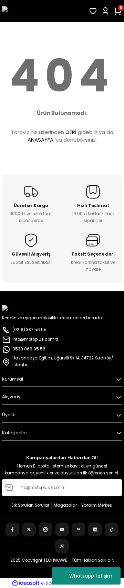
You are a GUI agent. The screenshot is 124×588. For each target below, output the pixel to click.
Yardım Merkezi (97, 505)
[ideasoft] (26, 583)
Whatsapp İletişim (90, 575)
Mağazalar (65, 505)
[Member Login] (105, 11)
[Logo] (43, 11)
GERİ (70, 132)
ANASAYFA (40, 139)
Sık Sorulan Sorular (30, 505)
